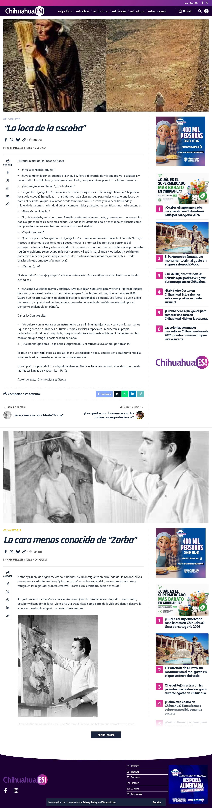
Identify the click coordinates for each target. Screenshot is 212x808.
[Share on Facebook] (5, 139)
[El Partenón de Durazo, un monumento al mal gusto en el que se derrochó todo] (182, 238)
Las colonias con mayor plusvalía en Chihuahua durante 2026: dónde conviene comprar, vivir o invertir (187, 333)
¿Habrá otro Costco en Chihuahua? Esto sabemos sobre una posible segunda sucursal (183, 296)
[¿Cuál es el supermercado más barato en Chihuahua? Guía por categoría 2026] (182, 188)
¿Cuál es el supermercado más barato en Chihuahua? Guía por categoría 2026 (184, 211)
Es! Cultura (12, 118)
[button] (157, 802)
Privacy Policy (90, 802)
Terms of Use (109, 802)
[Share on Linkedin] (8, 196)
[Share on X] (11, 139)
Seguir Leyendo (106, 735)
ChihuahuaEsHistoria (19, 147)
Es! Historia (12, 530)
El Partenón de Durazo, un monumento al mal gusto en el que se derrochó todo (186, 260)
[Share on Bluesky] (18, 139)
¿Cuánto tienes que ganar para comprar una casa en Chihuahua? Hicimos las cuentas (186, 315)
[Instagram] (207, 3)
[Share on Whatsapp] (8, 188)
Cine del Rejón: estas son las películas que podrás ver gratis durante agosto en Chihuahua (185, 278)
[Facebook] (202, 3)
